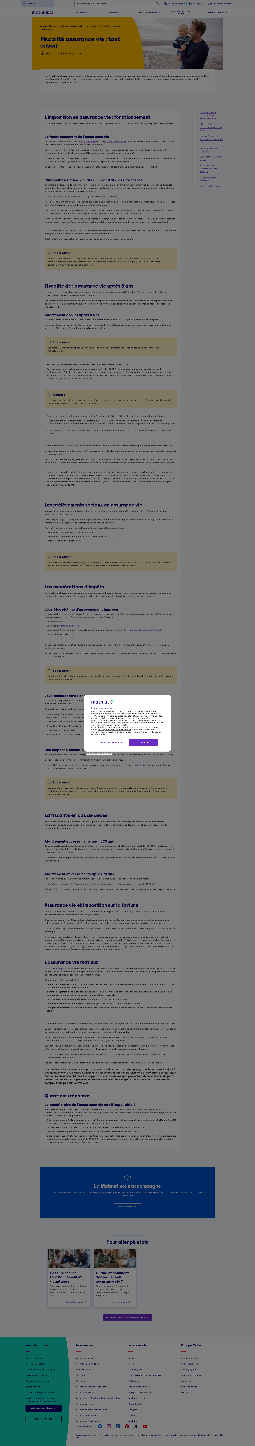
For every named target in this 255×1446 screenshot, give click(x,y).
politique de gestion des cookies (114, 730)
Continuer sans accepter (99, 754)
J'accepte (143, 742)
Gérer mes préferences (112, 742)
